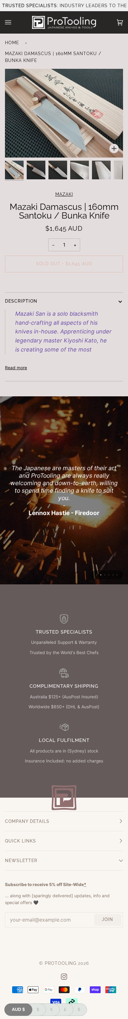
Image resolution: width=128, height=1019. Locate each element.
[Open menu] (14, 22)
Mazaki (64, 194)
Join (107, 919)
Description (21, 301)
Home (12, 42)
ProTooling (60, 963)
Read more (16, 367)
